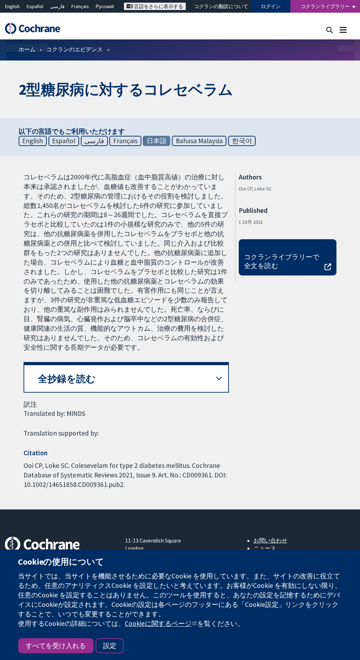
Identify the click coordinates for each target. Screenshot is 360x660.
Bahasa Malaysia (199, 141)
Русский (105, 6)
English (12, 6)
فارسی (57, 6)
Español (35, 6)
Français (80, 6)
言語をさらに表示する (158, 6)
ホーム (27, 49)
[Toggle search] (329, 29)
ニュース (264, 548)
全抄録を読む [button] (67, 379)
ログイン (271, 6)
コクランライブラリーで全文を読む (281, 261)
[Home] (36, 28)
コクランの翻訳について (221, 6)
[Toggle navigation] (343, 29)
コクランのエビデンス (74, 49)
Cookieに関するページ (158, 623)
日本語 (157, 141)
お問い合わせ (270, 540)
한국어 (242, 141)
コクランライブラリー (325, 6)
